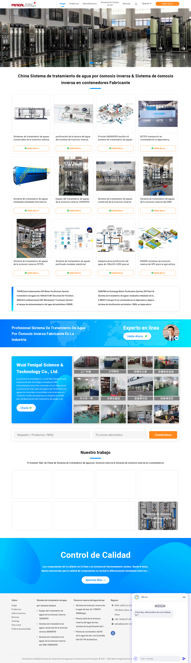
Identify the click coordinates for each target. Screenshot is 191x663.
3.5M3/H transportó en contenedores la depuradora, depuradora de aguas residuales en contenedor (127, 293)
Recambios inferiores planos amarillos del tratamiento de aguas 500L (127, 302)
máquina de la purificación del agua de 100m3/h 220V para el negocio (113, 264)
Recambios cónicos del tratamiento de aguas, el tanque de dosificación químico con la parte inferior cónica (46, 302)
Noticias (15, 617)
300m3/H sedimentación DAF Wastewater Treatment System (45, 293)
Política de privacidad (21, 629)
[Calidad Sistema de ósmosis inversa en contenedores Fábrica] (95, 37)
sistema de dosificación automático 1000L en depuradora (124, 298)
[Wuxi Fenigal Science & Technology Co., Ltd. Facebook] (113, 633)
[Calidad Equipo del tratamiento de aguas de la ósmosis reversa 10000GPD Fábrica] (73, 176)
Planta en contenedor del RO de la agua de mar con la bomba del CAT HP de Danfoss (90, 636)
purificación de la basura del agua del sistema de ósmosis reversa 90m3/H (73, 139)
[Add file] (136, 658)
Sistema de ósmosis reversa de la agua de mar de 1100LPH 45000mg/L (90, 609)
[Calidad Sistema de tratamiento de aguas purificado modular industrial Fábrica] (73, 238)
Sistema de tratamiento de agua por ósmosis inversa (52, 603)
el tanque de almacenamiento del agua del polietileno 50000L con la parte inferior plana (46, 298)
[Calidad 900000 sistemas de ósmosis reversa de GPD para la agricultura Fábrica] (158, 238)
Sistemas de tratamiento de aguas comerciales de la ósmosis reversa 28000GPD (31, 139)
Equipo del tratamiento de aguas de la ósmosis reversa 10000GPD (52, 615)
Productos (16, 609)
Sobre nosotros (19, 613)
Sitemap (15, 621)
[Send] (184, 658)
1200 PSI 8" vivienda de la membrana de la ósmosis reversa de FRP (127, 306)
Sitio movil (16, 625)
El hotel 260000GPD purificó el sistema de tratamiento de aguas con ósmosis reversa (115, 139)
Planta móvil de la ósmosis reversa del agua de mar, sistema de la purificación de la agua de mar (90, 622)
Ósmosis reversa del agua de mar (89, 600)
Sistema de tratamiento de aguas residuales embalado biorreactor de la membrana (30, 202)
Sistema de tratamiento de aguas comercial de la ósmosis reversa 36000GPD (115, 202)
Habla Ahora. (167, 4)
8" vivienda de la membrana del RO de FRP (36, 306)
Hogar (14, 605)
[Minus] (184, 597)
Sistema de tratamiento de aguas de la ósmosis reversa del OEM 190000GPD (157, 202)
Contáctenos (163, 435)
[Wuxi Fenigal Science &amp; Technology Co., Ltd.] (24, 4)
